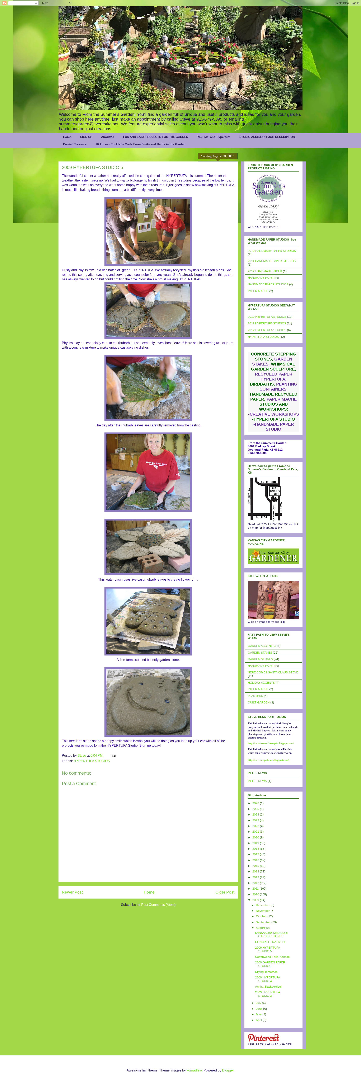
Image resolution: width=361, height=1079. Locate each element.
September (263, 922)
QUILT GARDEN (258, 702)
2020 (256, 837)
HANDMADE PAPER (261, 277)
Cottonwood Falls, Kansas (272, 956)
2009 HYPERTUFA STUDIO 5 (267, 949)
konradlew (194, 1070)
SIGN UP (86, 137)
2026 (256, 803)
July (259, 1003)
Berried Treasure (74, 144)
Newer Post (72, 892)
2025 (256, 809)
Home (67, 137)
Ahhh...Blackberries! (268, 986)
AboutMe (107, 137)
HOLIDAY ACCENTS (261, 682)
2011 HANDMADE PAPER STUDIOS (272, 261)
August (261, 927)
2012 (256, 883)
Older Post (224, 892)
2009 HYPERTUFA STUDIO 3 (267, 994)
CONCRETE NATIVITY (270, 942)
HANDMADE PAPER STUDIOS (268, 284)
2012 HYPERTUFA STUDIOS (267, 330)
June (259, 1008)
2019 (256, 843)
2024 (256, 814)
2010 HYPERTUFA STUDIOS (267, 316)
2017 (256, 854)
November (263, 910)
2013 (256, 877)
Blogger (228, 1070)
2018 (256, 848)
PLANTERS (255, 695)
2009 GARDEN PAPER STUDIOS (270, 964)
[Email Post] (113, 755)
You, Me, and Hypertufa (213, 137)
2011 (255, 888)
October (261, 916)
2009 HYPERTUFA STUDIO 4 (267, 979)
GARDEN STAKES (260, 652)
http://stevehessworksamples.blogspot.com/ (271, 743)
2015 (256, 865)
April (259, 1020)
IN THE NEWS (257, 781)
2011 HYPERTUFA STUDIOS (267, 323)
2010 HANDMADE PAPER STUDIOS (272, 250)
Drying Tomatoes (266, 971)
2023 (256, 820)
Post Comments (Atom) (158, 904)
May (259, 1014)
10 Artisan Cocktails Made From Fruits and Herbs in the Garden (140, 144)
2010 (256, 894)
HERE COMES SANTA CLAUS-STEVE (273, 672)
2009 (256, 900)
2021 (256, 831)
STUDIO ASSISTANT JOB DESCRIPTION (267, 137)
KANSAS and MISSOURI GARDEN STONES (271, 934)
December (263, 905)
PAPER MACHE (258, 291)
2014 (256, 871)
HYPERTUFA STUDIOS (92, 761)
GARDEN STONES (260, 659)
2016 (256, 860)
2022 (256, 826)
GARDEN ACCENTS (261, 646)
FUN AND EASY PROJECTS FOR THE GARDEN (155, 137)
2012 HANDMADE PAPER (265, 271)
